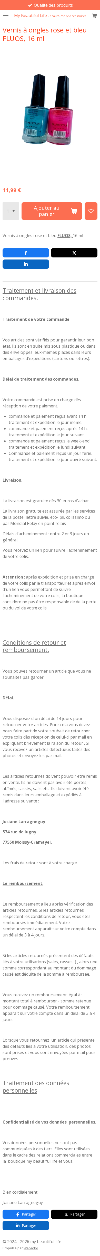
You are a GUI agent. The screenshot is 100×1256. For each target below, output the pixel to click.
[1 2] (11, 211)
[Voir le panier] (94, 15)
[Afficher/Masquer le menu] (5, 15)
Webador (31, 1248)
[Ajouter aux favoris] (91, 211)
